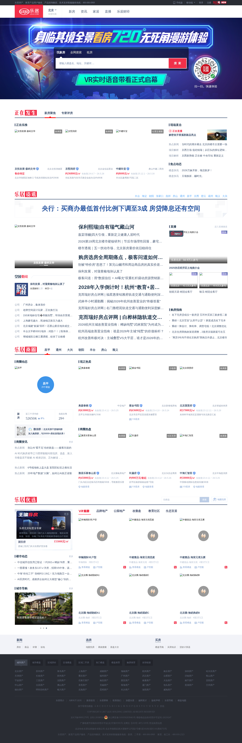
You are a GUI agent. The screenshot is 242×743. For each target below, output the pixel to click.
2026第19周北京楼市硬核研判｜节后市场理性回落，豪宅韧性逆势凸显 (128, 241)
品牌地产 (102, 510)
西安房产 (125, 680)
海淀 (144, 196)
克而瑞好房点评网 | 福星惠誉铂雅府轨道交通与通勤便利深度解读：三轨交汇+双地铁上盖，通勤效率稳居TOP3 (156, 294)
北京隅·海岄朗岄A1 (89, 612)
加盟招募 (52, 14)
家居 (96, 11)
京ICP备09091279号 (80, 717)
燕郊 (168, 196)
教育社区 (154, 510)
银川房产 (61, 689)
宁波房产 (19, 680)
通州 (182, 196)
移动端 (189, 2)
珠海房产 (125, 685)
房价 (19, 647)
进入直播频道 (221, 226)
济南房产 (189, 676)
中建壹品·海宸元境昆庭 (142, 557)
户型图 (99, 567)
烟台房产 (19, 689)
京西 (196, 196)
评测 (35, 647)
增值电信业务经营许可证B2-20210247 (153, 717)
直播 (108, 11)
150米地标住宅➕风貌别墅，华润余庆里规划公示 (50, 315)
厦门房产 (146, 685)
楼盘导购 (159, 647)
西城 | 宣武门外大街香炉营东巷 (32, 546)
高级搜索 (102, 647)
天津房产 (19, 676)
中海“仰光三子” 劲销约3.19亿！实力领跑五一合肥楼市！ (48, 573)
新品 (27, 647)
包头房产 (168, 685)
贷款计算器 (185, 647)
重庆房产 (82, 676)
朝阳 (151, 196)
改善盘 (137, 510)
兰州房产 (210, 685)
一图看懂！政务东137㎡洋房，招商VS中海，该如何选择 (48, 567)
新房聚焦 (50, 112)
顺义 (217, 196)
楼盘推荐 (115, 662)
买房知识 (171, 647)
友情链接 (146, 662)
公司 (17, 304)
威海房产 (168, 689)
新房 (72, 11)
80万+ (47, 288)
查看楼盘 (85, 567)
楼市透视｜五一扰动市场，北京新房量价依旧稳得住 (114, 248)
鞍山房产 (210, 676)
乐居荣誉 (104, 700)
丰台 (137, 196)
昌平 (189, 196)
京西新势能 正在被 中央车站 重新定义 (203, 155)
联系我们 (117, 700)
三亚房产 (40, 680)
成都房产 (104, 671)
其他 (161, 706)
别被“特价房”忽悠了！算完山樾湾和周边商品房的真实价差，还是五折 (127, 264)
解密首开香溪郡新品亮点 (182, 134)
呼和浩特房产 (42, 689)
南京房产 (168, 671)
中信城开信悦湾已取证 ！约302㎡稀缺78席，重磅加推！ (48, 562)
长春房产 (40, 676)
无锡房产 (104, 685)
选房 (89, 639)
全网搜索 (76, 52)
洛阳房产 (146, 689)
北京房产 (19, 671)
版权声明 (155, 700)
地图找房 (221, 499)
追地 (43, 647)
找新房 (61, 52)
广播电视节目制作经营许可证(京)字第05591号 (101, 723)
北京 (51, 10)
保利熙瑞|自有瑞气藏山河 (106, 227)
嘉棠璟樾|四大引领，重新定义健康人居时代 (109, 234)
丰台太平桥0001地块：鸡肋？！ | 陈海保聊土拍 (49, 331)
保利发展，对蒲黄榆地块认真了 (47, 284)
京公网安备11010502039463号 (122, 717)
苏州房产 (40, 671)
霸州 (210, 196)
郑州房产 (61, 676)
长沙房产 (125, 689)
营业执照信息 (155, 723)
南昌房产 (104, 680)
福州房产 (104, 676)
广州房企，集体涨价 (34, 304)
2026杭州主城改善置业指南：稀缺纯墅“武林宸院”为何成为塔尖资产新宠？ (130, 324)
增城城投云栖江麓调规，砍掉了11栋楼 (44, 336)
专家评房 (67, 112)
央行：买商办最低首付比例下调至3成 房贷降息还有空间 (121, 208)
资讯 (84, 11)
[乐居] (29, 11)
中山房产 (19, 685)
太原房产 (40, 685)
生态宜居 (171, 510)
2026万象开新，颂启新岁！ (197, 170)
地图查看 (85, 486)
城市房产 (21, 662)
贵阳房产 (210, 680)
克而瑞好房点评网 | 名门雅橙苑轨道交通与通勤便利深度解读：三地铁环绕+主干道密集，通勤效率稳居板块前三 (157, 308)
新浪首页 (90, 700)
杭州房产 (146, 671)
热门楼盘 (100, 662)
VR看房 (135, 419)
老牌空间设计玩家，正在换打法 (40, 310)
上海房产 (82, 671)
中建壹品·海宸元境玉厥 (193, 557)
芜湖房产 (189, 685)
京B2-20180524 (97, 717)
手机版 (179, 2)
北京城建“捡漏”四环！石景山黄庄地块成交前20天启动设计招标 (57, 326)
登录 (201, 2)
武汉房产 (146, 676)
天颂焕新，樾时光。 (193, 176)
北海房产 (82, 689)
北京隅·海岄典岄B (190, 612)
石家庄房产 (83, 680)
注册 (209, 2)
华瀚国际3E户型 (87, 557)
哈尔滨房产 (211, 671)
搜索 (204, 499)
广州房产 (125, 676)
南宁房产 (189, 680)
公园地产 (119, 510)
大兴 (224, 196)
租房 (89, 52)
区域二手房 (83, 662)
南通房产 (146, 680)
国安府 (22, 541)
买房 (158, 639)
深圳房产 (189, 671)
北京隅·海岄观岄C (139, 612)
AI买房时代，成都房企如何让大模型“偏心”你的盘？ (45, 579)
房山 (175, 196)
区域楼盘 (67, 662)
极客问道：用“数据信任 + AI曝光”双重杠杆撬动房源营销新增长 (122, 278)
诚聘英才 (142, 700)
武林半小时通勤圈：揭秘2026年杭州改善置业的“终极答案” (119, 301)
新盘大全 (114, 647)
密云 (203, 196)
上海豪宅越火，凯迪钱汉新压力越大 (43, 320)
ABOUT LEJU (75, 700)
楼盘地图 (182, 700)
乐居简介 (60, 700)
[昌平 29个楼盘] (18, 368)
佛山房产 (61, 685)
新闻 (19, 639)
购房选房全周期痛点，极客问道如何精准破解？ (130, 257)
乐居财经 (123, 11)
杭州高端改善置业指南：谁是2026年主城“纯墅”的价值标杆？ (121, 331)
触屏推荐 (131, 662)
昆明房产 (104, 689)
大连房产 (168, 680)
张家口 (160, 196)
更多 (71, 442)
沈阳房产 (61, 680)
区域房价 (52, 662)
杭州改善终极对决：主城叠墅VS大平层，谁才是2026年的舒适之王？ (127, 338)
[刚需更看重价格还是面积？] (43, 594)
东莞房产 (82, 685)
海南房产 (125, 671)
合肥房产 (168, 676)
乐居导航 (169, 700)
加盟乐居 (130, 700)
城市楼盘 (36, 662)
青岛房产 (61, 671)
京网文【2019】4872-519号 (136, 723)
